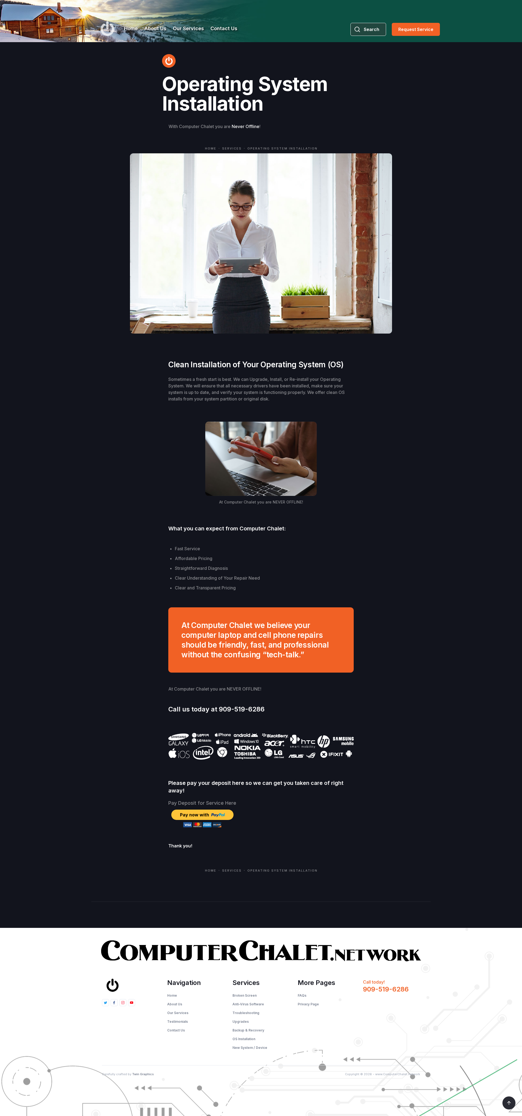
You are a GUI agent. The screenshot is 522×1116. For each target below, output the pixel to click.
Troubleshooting (245, 1013)
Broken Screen (244, 995)
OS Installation (243, 1039)
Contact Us (223, 28)
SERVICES (232, 148)
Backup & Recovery (248, 1030)
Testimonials (177, 1021)
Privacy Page (308, 1004)
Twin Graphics (143, 1074)
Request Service (415, 29)
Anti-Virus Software (248, 1004)
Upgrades (240, 1021)
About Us (155, 28)
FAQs (302, 995)
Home (131, 28)
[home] (107, 28)
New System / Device (249, 1048)
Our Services (188, 28)
